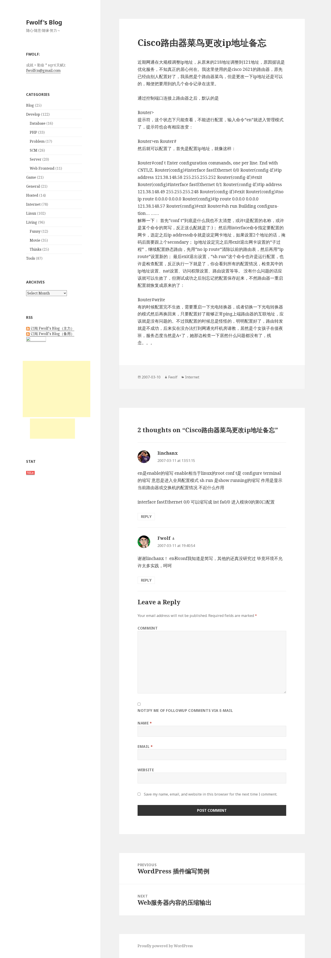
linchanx (167, 453)
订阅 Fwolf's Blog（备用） (52, 333)
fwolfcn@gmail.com (43, 70)
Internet (33, 204)
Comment (148, 628)
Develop (33, 114)
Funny (35, 231)
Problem (37, 141)
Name (145, 723)
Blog (30, 105)
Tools (30, 258)
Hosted (32, 195)
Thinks (35, 249)
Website (146, 769)
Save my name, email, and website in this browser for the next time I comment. (210, 794)
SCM (33, 150)
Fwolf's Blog (44, 22)
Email (145, 746)
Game (31, 177)
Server (35, 159)
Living (31, 222)
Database (37, 123)
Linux (31, 213)
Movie (35, 240)
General (33, 186)
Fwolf (172, 377)
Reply (146, 516)
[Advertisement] (56, 389)
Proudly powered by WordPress (165, 945)
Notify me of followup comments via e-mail (185, 710)
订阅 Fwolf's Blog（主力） (52, 328)
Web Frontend (42, 168)
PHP (33, 132)
